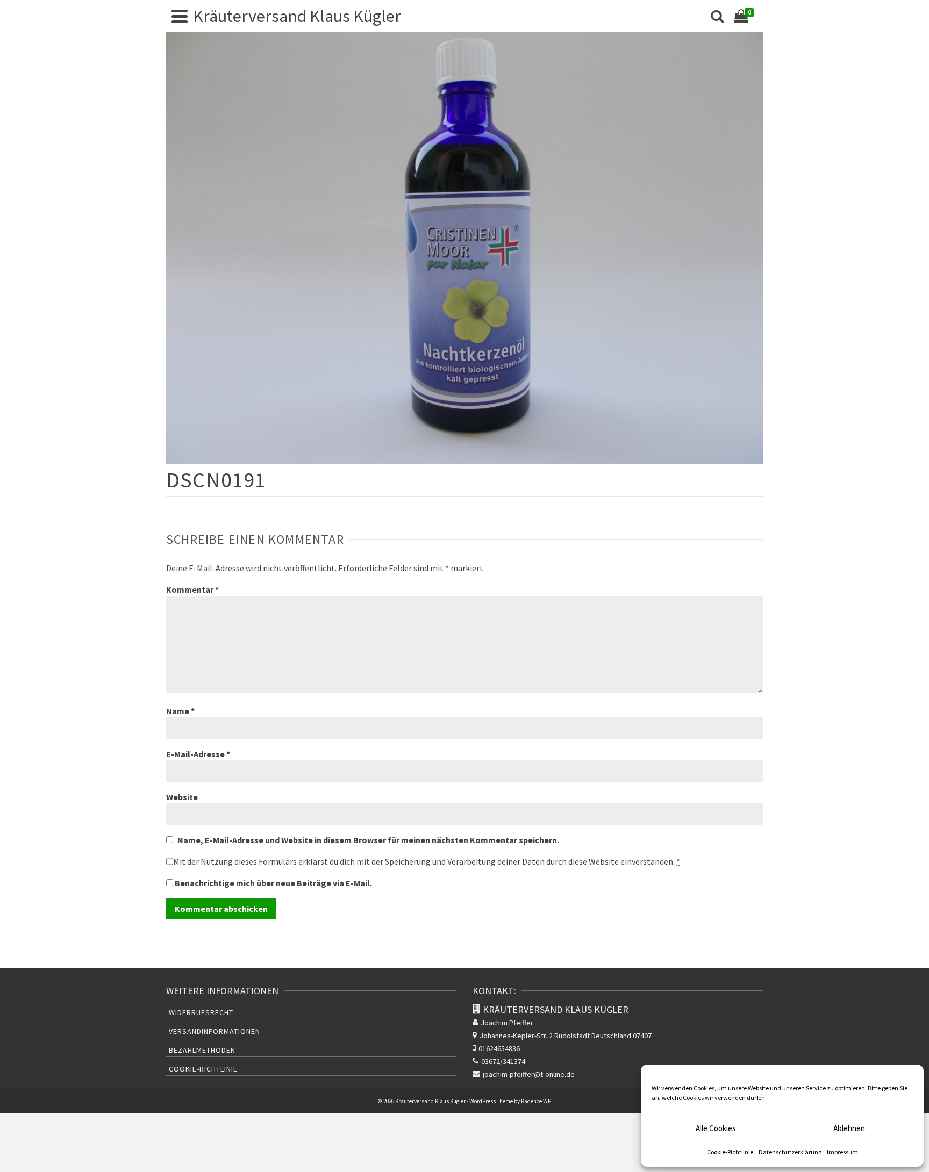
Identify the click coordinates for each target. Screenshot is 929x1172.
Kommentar (192, 589)
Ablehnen (849, 1128)
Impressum (842, 1152)
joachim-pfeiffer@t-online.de (529, 1074)
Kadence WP (536, 1101)
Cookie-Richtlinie (730, 1152)
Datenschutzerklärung (790, 1152)
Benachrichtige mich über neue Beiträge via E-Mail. (273, 883)
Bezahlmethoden (202, 1050)
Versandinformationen (214, 1031)
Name (180, 711)
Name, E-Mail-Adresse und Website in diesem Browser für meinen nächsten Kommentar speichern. (368, 840)
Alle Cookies (716, 1128)
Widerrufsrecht (201, 1012)
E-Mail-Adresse (198, 754)
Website (182, 797)
